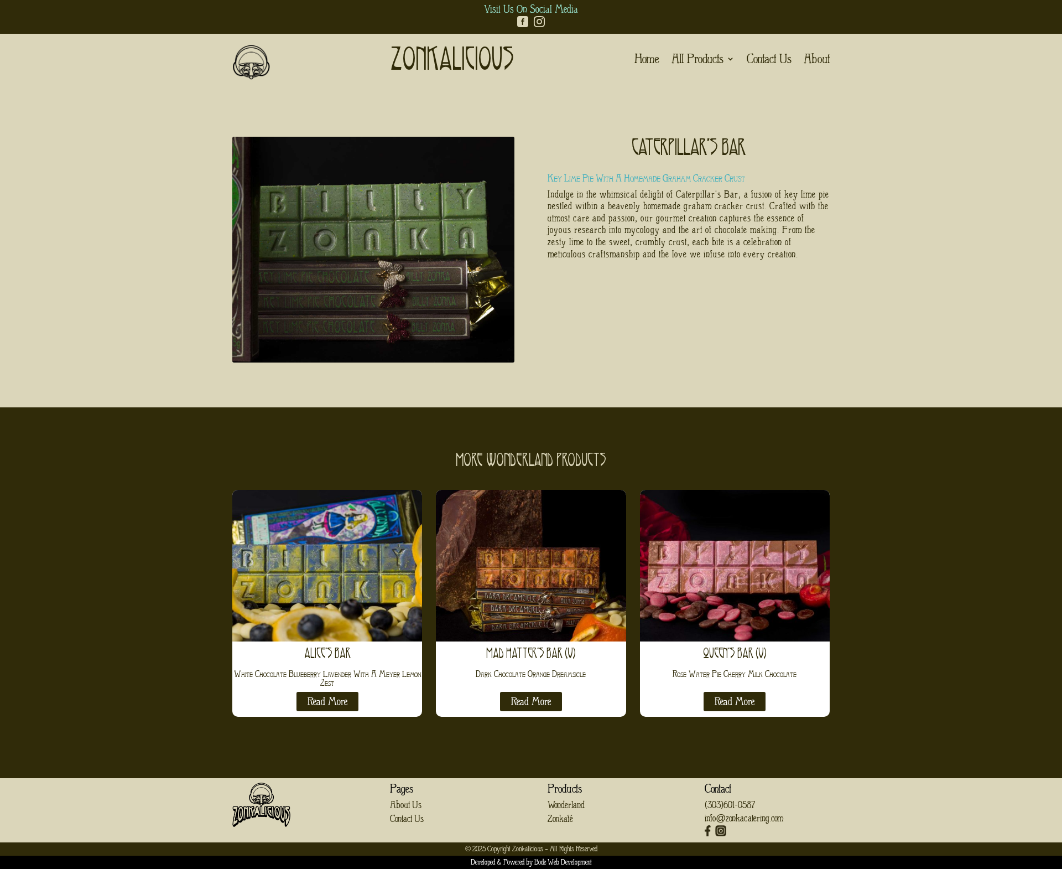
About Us (405, 805)
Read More (327, 701)
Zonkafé (560, 819)
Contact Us (769, 60)
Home (646, 60)
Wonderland (566, 805)
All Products (697, 60)
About (817, 60)
